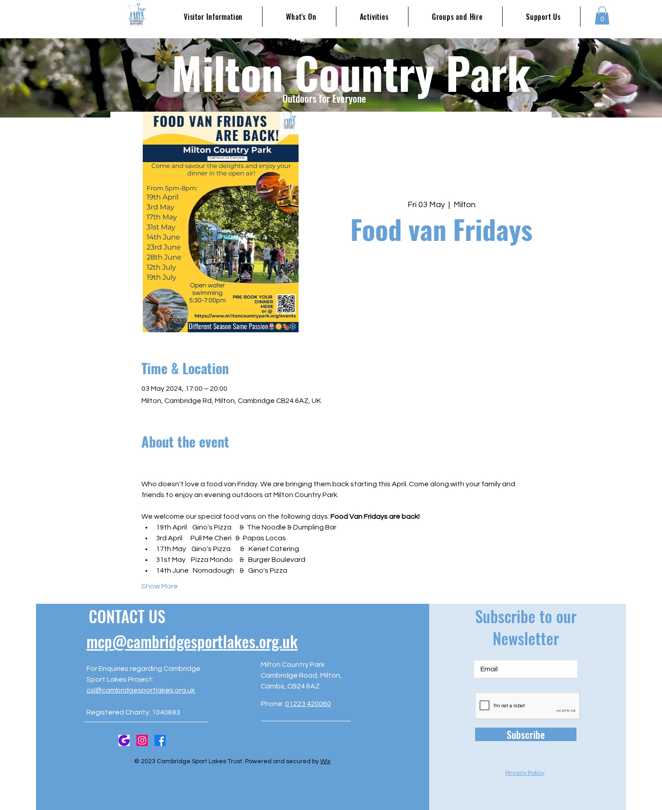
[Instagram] (142, 740)
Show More (159, 586)
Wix (325, 761)
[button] (602, 15)
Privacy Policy (524, 773)
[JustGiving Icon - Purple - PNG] (124, 740)
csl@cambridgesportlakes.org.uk (140, 690)
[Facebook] (160, 740)
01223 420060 (308, 703)
